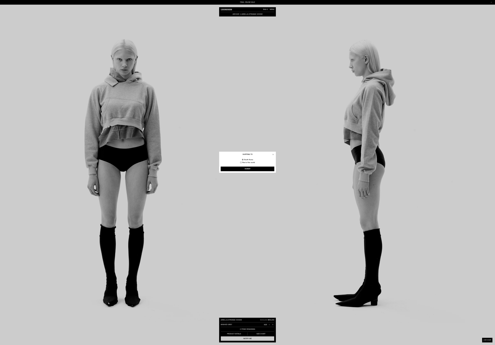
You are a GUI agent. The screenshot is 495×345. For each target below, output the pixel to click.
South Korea (248, 159)
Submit (247, 169)
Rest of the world (248, 162)
